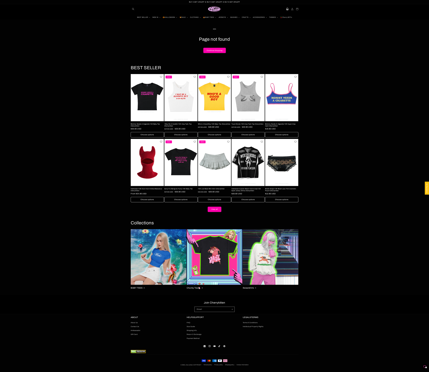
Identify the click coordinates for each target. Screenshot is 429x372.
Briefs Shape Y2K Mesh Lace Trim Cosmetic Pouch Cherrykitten (280, 189)
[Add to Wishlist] (161, 77)
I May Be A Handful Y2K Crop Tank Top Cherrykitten (178, 125)
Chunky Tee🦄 (194, 288)
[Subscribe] (232, 309)
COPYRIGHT (197, 365)
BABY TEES (136, 288)
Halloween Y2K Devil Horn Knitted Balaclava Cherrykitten (146, 189)
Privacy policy (218, 364)
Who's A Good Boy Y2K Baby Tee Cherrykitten (214, 124)
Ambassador (135, 330)
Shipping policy (229, 364)
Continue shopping (214, 50)
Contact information (242, 364)
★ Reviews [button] (427, 188)
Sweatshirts (248, 288)
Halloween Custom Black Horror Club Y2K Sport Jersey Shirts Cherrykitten (246, 189)
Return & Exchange (194, 334)
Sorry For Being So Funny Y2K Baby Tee (178, 189)
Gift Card (134, 334)
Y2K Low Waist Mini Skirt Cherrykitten (211, 189)
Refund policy (208, 364)
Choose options (147, 135)
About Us (134, 322)
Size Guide (191, 326)
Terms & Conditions (250, 322)
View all (214, 209)
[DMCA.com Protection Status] (138, 352)
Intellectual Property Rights (253, 326)
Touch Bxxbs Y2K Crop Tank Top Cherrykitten (247, 124)
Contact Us (135, 326)
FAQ (188, 322)
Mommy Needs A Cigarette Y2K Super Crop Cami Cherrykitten (280, 125)
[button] (133, 9)
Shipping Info (192, 330)
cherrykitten (189, 365)
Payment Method (193, 338)
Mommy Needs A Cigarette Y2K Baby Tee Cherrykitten (145, 125)
